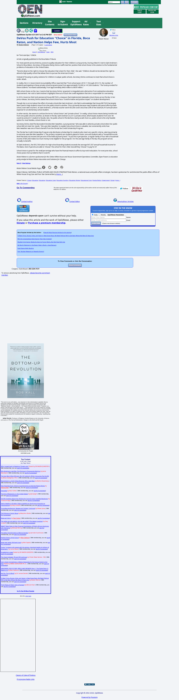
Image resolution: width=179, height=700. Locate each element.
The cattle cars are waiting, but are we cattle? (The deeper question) (22, 521)
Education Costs (51, 180)
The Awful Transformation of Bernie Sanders (14, 533)
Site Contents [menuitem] (49, 23)
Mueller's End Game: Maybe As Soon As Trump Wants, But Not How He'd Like (41, 242)
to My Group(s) (22, 183)
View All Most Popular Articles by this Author (57, 232)
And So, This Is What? (7, 573)
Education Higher (74, 180)
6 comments (48, 45)
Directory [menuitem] (37, 23)
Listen (57, 30)
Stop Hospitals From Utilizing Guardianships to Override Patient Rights (23, 486)
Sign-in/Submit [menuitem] (62, 23)
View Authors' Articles (125, 201)
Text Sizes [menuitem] (98, 23)
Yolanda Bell (5, 487)
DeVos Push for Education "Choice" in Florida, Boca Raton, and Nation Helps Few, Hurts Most (53, 40)
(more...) (117, 180)
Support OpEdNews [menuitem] (75, 23)
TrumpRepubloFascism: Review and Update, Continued (18, 508)
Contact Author (27, 201)
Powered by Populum (89, 697)
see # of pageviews (23, 468)
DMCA (52, 52)
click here (28, 596)
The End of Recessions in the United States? (14, 494)
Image (34, 52)
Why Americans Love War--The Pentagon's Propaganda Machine (20, 471)
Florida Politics (96, 180)
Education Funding (62, 180)
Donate (21, 222)
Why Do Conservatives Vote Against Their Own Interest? (35, 239)
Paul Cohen (16, 518)
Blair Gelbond (25, 537)
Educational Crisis (86, 180)
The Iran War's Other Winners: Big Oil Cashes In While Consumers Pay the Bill (25, 476)
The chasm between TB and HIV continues (14, 557)
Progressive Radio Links (25, 679)
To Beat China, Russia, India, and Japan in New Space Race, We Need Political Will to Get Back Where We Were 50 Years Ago (56, 236)
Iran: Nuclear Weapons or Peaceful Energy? (31, 251)
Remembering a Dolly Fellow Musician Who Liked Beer (18, 481)
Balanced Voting (6, 518)
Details (48, 52)
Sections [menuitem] (24, 23)
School (112, 180)
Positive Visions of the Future (10, 537)
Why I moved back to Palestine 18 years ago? (14, 466)
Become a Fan (113, 35)
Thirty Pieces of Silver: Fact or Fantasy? (12, 585)
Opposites (4, 491)
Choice (29, 180)
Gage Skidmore (41, 52)
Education (35, 180)
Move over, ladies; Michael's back (11, 542)
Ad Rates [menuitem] (86, 23)
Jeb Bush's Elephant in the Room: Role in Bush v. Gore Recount (37, 245)
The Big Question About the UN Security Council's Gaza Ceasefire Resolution (24, 499)
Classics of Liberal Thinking (25, 675)
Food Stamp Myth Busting (26, 248)
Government (106, 180)
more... (59, 174)
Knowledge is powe (7, 552)
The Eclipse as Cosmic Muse (9, 513)
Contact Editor (74, 201)
